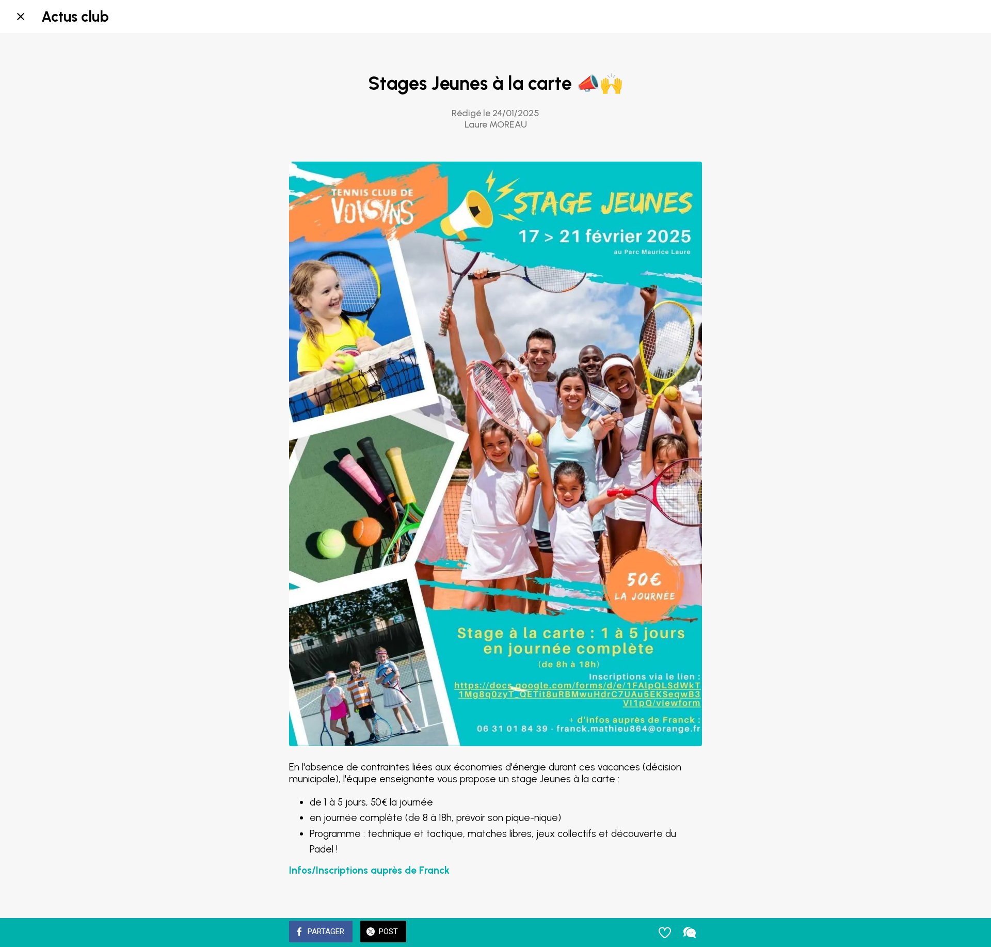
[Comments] (689, 932)
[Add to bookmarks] (664, 932)
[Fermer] (20, 16)
